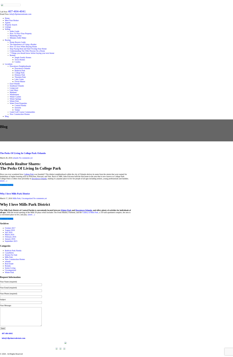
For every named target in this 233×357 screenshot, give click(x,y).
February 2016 (10, 237)
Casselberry (9, 253)
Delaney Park (20, 75)
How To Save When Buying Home (23, 47)
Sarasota (18, 108)
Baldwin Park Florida (13, 251)
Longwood (14, 88)
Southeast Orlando (17, 86)
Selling (7, 29)
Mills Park (17, 198)
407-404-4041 (17, 11)
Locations (8, 64)
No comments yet (26, 158)
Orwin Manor (20, 81)
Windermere (14, 95)
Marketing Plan (15, 36)
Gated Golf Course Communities (22, 112)
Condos (18, 62)
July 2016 (8, 232)
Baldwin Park (20, 71)
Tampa (17, 110)
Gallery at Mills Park (90, 212)
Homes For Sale (11, 255)
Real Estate (9, 264)
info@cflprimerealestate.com (20, 14)
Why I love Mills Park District (15, 193)
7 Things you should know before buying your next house (32, 53)
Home (7, 18)
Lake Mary (14, 90)
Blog (7, 116)
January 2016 (10, 239)
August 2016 (10, 230)
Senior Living (10, 268)
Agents (7, 23)
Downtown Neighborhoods (20, 66)
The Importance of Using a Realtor (23, 44)
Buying (8, 40)
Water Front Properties (18, 103)
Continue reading (6, 185)
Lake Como (19, 79)
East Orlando (15, 84)
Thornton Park (20, 77)
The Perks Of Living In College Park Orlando (23, 153)
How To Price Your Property (21, 33)
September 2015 (11, 241)
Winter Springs (15, 99)
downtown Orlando (39, 179)
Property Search (11, 25)
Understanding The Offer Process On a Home (27, 51)
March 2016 (9, 235)
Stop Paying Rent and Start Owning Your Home (28, 49)
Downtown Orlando (22, 68)
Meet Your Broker (12, 20)
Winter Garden (15, 97)
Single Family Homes (23, 57)
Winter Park (14, 101)
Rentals (12, 55)
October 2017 (10, 228)
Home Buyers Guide (18, 42)
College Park (20, 73)
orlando (16, 158)
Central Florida (20, 105)
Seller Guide (14, 31)
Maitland (13, 92)
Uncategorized (27, 198)
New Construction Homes (20, 114)
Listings (8, 27)
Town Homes (20, 60)
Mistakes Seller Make (18, 38)
